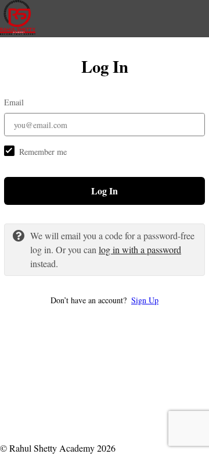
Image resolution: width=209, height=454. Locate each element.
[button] (104, 300)
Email (14, 102)
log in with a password (140, 249)
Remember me (43, 151)
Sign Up (144, 300)
